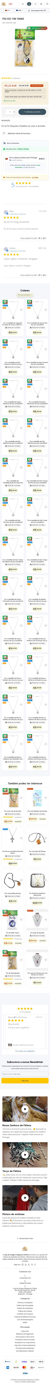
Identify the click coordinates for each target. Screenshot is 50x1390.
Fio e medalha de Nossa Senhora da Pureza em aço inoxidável (37, 758)
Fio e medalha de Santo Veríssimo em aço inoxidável (37, 403)
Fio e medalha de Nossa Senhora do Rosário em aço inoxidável (13, 718)
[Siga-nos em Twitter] (29, 1265)
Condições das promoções (25, 1340)
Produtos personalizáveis (25, 1348)
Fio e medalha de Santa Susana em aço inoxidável (13, 639)
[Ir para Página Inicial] (3, 4)
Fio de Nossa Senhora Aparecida (37, 894)
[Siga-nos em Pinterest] (35, 1265)
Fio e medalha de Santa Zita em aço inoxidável (37, 324)
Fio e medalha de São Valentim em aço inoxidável (12, 442)
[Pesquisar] (35, 4)
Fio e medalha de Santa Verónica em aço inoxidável (12, 403)
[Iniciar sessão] (41, 4)
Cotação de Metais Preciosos (25, 1317)
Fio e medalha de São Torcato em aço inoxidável (12, 521)
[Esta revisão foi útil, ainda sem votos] (39, 238)
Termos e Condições (25, 1302)
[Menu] (22, 4)
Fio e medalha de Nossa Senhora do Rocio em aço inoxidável (37, 718)
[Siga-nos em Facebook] (26, 1265)
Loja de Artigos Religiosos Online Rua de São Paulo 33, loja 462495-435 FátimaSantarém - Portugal (25, 1291)
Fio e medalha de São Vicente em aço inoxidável (37, 363)
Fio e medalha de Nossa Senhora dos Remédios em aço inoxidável (12, 758)
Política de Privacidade (25, 1305)
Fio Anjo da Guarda (37, 933)
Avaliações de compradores (25, 1342)
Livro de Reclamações (25, 1319)
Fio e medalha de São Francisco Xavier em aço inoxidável (13, 363)
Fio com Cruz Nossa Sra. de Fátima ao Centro (37, 974)
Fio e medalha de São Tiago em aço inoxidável (37, 560)
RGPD (25, 1322)
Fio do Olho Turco (12, 933)
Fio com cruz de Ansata (12, 811)
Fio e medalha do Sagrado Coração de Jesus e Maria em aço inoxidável (12, 324)
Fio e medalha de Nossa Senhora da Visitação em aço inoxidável (37, 640)
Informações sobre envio (25, 1337)
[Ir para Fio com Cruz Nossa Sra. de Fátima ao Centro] (37, 960)
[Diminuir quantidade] (6, 112)
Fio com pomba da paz (13, 893)
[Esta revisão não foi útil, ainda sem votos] (44, 238)
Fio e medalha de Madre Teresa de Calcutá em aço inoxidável (37, 600)
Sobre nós (25, 1331)
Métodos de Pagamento (25, 1334)
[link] (25, 1045)
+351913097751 (25, 1278)
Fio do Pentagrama (13, 973)
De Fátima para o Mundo (25, 1351)
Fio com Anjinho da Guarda (37, 811)
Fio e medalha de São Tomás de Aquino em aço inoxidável (12, 560)
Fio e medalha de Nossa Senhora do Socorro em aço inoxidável (13, 679)
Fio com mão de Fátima (37, 851)
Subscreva (25, 1080)
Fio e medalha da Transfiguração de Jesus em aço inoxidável (13, 482)
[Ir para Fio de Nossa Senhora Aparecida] (37, 880)
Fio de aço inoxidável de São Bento (12, 852)
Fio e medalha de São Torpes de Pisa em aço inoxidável (37, 482)
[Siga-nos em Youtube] (32, 1265)
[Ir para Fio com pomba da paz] (12, 880)
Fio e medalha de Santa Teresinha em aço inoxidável (13, 600)
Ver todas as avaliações (25, 1051)
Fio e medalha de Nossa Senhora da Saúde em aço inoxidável (37, 679)
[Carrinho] (47, 4)
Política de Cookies (25, 1311)
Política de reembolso (25, 1308)
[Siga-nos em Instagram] (22, 1265)
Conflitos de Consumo (25, 1314)
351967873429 (25, 1283)
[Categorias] (29, 4)
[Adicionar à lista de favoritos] (21, 309)
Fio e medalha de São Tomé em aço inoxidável (37, 521)
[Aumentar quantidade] (14, 112)
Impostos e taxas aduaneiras (25, 1345)
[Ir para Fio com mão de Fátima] (37, 838)
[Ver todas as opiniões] (25, 1008)
